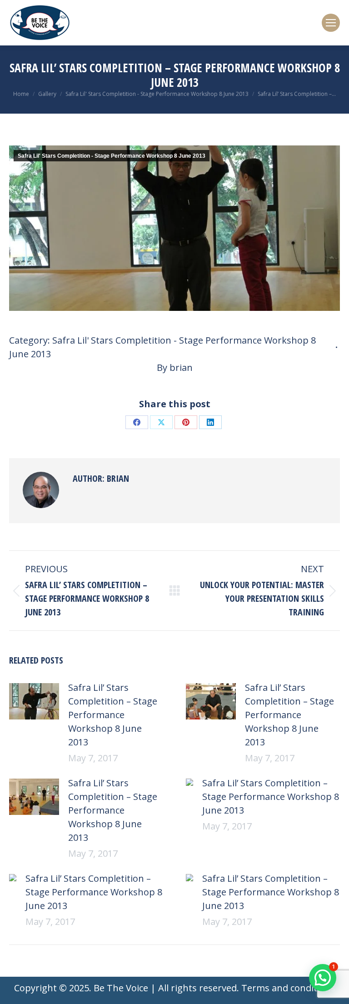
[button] (322, 977)
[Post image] (34, 701)
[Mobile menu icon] (331, 23)
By (175, 367)
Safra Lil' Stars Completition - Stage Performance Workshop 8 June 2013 (111, 156)
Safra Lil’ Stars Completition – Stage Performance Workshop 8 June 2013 (112, 714)
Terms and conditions (288, 988)
